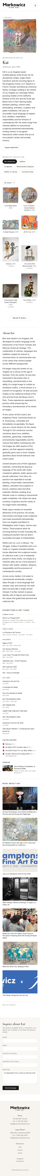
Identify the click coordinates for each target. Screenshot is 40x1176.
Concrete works (27, 172)
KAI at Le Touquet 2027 (11, 618)
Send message (10, 1088)
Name (5, 1037)
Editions (22, 161)
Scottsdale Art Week (10, 687)
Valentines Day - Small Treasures (15, 661)
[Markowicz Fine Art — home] (14, 5)
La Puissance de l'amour (12, 632)
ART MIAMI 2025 (9, 705)
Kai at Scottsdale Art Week (12, 693)
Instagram (20, 1159)
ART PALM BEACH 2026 (11, 699)
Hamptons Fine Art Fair (11, 681)
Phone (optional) (10, 1053)
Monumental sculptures (25, 167)
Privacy (20, 1150)
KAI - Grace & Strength (11, 673)
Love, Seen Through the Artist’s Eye (16, 655)
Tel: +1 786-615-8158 (20, 1121)
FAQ (20, 1147)
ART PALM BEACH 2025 (11, 717)
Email (5, 1045)
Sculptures (8, 167)
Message (6, 1069)
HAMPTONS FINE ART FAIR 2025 (15, 711)
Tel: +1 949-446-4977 (20, 1135)
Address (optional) (11, 1061)
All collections (9, 161)
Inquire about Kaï (11, 147)
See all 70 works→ (20, 318)
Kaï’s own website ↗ (9, 1005)
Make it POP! (7, 643)
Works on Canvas (10, 172)
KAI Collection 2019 (10, 667)
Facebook (20, 1161)
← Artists (7, 17)
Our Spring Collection (10, 649)
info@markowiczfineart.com (20, 1124)
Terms (20, 1153)
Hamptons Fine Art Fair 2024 (13, 723)
